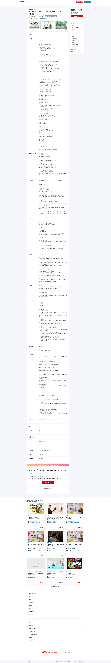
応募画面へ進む (48, 482)
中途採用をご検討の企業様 (59, 661)
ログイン (87, 1)
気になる (42, 527)
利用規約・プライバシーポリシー (68, 661)
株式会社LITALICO (42, 441)
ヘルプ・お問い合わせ (81, 661)
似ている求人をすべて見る (55, 586)
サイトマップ (75, 661)
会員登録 (79, 1)
